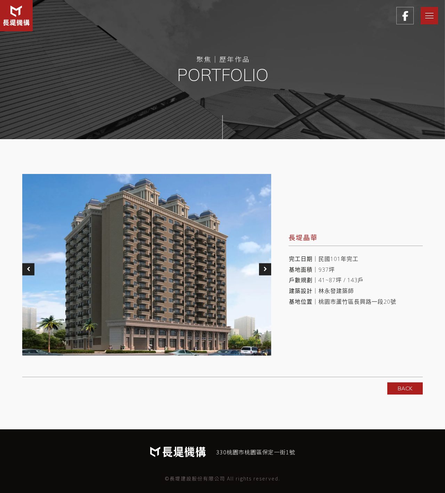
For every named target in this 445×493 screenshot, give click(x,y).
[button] (28, 269)
